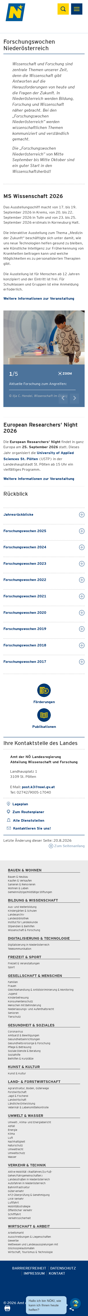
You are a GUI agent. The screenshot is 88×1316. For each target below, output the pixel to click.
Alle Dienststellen (28, 820)
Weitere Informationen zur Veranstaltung (38, 298)
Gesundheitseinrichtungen (24, 1039)
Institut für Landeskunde (23, 922)
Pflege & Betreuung (19, 1047)
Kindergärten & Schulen (22, 910)
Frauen (12, 986)
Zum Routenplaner (28, 812)
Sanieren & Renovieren (21, 884)
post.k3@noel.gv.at (38, 787)
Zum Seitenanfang (69, 846)
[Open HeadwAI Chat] (75, 1303)
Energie (12, 1130)
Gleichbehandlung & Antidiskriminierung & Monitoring (41, 989)
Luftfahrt (13, 1202)
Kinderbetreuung (18, 997)
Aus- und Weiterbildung (22, 907)
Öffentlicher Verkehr (20, 1210)
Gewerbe (13, 1240)
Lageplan (20, 804)
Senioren (13, 1013)
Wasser (12, 1157)
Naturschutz (15, 1145)
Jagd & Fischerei (18, 1096)
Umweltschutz (16, 1153)
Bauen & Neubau (18, 876)
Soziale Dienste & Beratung (24, 1051)
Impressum (34, 1273)
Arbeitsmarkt (16, 1232)
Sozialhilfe (14, 1054)
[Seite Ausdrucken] (7, 1310)
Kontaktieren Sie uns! (32, 828)
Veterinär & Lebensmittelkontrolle (28, 1107)
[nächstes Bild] (74, 399)
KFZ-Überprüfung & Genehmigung (29, 1195)
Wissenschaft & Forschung (24, 930)
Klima (11, 1133)
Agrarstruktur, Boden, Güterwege (28, 1088)
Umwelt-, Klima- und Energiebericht (29, 1122)
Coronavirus (15, 1031)
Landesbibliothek (18, 918)
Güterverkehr (16, 1191)
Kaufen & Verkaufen (20, 880)
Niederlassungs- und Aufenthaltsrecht (31, 1009)
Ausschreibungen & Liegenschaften (29, 1236)
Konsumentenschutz (20, 1001)
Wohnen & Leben (18, 888)
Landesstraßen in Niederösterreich (29, 1179)
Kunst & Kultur (17, 1073)
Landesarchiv (16, 914)
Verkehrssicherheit (19, 1218)
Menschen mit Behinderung (24, 1005)
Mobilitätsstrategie (19, 1206)
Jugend (12, 993)
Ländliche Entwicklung (21, 1103)
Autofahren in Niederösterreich (27, 1183)
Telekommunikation (19, 948)
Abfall (11, 1126)
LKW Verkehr (16, 1198)
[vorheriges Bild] (63, 399)
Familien (13, 982)
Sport (11, 967)
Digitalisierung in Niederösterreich (28, 944)
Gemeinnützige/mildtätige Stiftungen (30, 892)
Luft (10, 1137)
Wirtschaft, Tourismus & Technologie (30, 1252)
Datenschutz (63, 1268)
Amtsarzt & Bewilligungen (23, 1035)
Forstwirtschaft (17, 1092)
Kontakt (57, 1273)
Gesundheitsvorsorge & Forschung (29, 1043)
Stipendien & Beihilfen (21, 926)
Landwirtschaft (17, 1099)
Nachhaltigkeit (16, 1141)
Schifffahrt (14, 1214)
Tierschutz (14, 1016)
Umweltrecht (15, 1149)
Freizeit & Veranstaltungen (24, 963)
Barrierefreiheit (29, 1268)
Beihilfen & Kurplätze (20, 1058)
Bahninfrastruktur (19, 1187)
